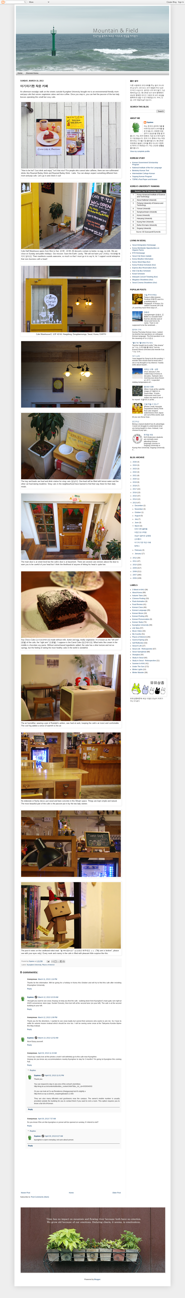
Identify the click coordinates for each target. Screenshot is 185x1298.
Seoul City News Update (141, 256)
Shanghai (136, 655)
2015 (135, 496)
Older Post (116, 1193)
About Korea (137, 593)
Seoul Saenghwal (139, 652)
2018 (135, 486)
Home (20, 73)
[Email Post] (48, 961)
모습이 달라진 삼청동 (142, 536)
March (137, 526)
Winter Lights (137, 669)
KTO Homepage (138, 253)
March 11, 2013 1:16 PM (47, 979)
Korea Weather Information (142, 259)
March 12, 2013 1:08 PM (47, 1017)
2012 (135, 558)
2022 (135, 472)
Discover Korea (32, 73)
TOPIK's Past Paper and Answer (144, 179)
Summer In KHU (138, 663)
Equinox (32, 961)
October (138, 512)
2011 (135, 561)
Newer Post (25, 1193)
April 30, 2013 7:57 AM (47, 1119)
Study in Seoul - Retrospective (144, 661)
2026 (135, 462)
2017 (135, 489)
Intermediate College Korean (143, 173)
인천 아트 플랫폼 (140, 529)
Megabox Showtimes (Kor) (142, 280)
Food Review (137, 604)
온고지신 (135, 422)
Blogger (97, 1279)
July (136, 519)
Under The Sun (138, 667)
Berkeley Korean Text (140, 171)
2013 (135, 503)
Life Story (136, 628)
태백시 (137, 546)
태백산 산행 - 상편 (151, 369)
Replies (33, 1070)
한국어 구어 (136, 330)
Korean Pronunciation (140, 619)
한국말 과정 (148, 435)
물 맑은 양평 (149, 387)
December (139, 506)
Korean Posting (138, 616)
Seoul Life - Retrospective (142, 649)
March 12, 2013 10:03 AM (48, 997)
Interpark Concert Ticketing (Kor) (145, 277)
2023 (135, 469)
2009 (135, 568)
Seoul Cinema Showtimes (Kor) (144, 283)
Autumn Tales (137, 596)
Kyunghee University (34, 965)
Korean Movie (137, 613)
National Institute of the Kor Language (147, 168)
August (138, 516)
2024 (135, 465)
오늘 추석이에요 (150, 295)
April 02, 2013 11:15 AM (47, 1053)
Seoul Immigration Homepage (144, 245)
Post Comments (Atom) (40, 1197)
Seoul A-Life (137, 646)
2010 (135, 565)
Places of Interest (48, 965)
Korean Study (137, 622)
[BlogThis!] (55, 961)
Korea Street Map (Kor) (141, 262)
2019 (135, 482)
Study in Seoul (138, 658)
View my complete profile (140, 151)
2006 (135, 578)
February (138, 550)
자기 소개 (136, 356)
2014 (135, 499)
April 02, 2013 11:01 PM (54, 1075)
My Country (136, 634)
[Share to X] (58, 961)
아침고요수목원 (140, 532)
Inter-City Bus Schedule (141, 271)
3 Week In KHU (138, 590)
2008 (135, 571)
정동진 (146, 312)
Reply (29, 989)
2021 (135, 476)
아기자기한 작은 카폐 (142, 542)
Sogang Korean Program (142, 176)
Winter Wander (138, 672)
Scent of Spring (138, 640)
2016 (135, 493)
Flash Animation (138, 601)
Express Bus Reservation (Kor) (144, 268)
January (138, 554)
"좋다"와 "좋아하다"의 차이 (142, 343)
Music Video (137, 631)
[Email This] (52, 961)
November (139, 509)
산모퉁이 (137, 539)
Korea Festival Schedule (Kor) (144, 265)
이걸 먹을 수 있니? (151, 404)
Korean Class (137, 607)
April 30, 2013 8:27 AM (54, 1136)
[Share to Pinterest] (63, 961)
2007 (135, 575)
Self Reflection (138, 643)
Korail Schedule (138, 274)
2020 (135, 479)
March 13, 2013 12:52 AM (48, 1038)
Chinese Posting (138, 598)
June (137, 523)
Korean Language (139, 610)
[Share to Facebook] (61, 961)
